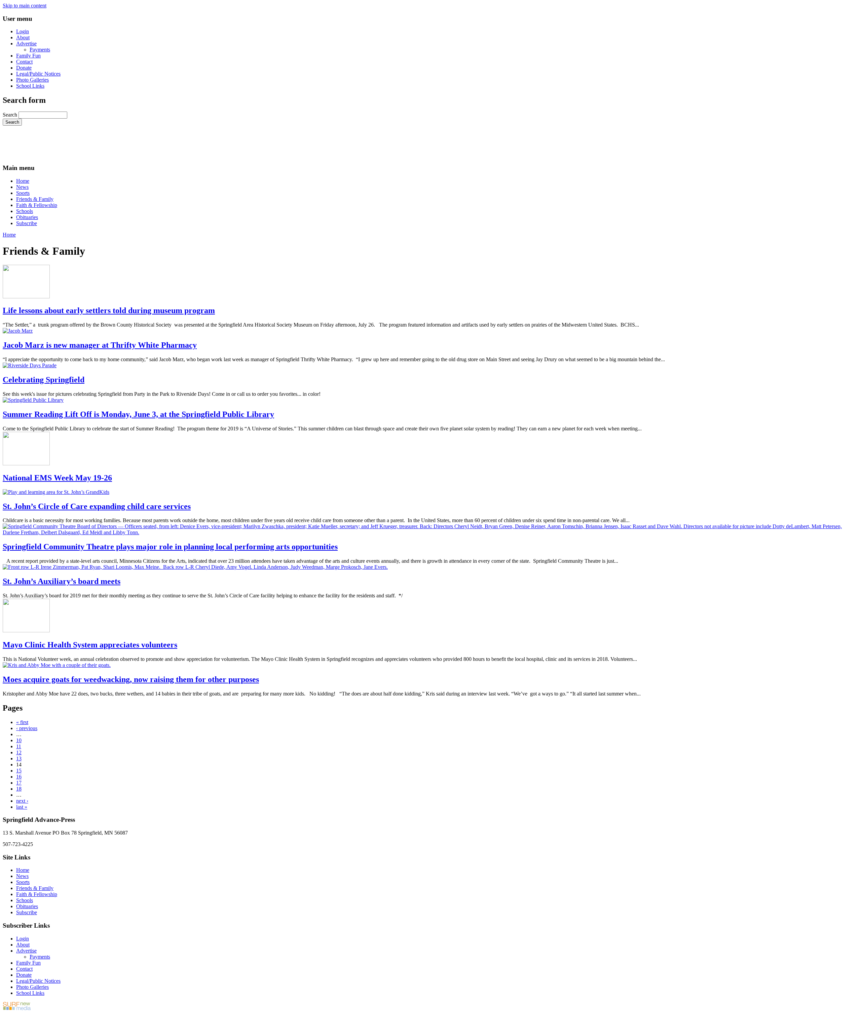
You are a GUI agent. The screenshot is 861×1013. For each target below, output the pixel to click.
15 (19, 770)
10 (19, 740)
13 (19, 758)
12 (19, 752)
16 (19, 776)
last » (21, 807)
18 (19, 789)
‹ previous (26, 728)
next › (22, 801)
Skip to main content (24, 5)
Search (10, 115)
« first (22, 722)
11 (18, 746)
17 (19, 783)
